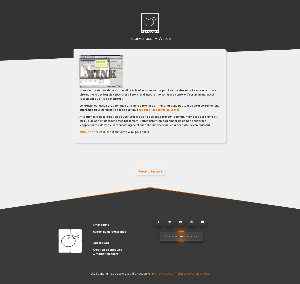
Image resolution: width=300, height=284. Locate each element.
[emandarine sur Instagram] (191, 221)
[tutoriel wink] (150, 71)
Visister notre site (181, 236)
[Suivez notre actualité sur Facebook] (158, 221)
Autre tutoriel (89, 132)
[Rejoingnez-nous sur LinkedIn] (180, 221)
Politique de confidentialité (193, 273)
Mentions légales (162, 273)
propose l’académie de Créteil (159, 109)
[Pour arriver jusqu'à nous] (202, 221)
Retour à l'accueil (150, 171)
